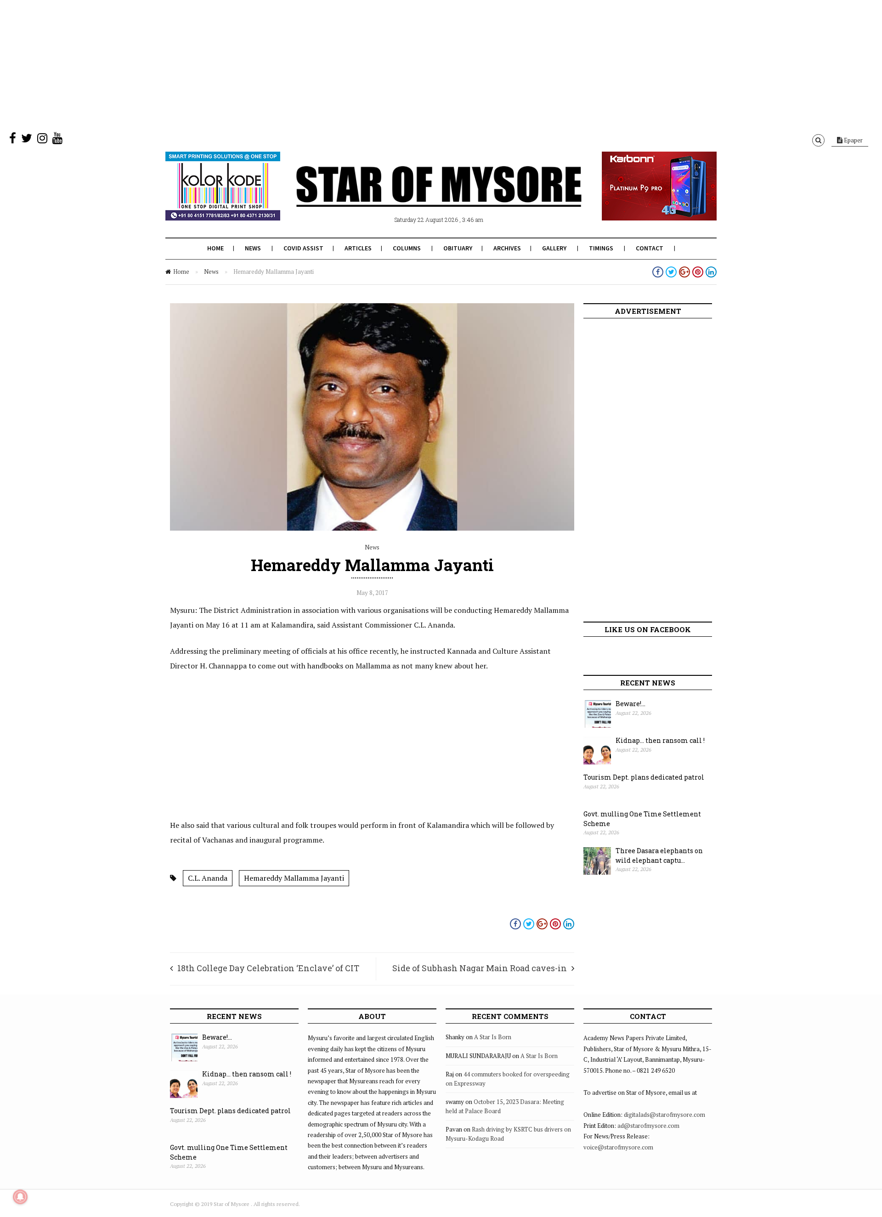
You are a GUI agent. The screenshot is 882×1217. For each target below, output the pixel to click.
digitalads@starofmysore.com (664, 1114)
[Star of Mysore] (418, 197)
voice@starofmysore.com (618, 1147)
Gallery (554, 248)
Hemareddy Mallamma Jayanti (294, 878)
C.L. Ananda (207, 878)
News (253, 248)
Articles (358, 248)
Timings (601, 248)
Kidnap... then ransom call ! (660, 740)
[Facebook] (12, 140)
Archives (507, 248)
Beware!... (630, 703)
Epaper (852, 140)
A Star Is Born (492, 1037)
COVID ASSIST (303, 248)
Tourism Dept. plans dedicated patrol (643, 777)
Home (215, 248)
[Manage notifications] (20, 1196)
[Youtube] (57, 140)
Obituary (457, 248)
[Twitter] (26, 140)
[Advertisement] (275, 64)
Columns (407, 248)
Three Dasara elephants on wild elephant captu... (659, 855)
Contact (649, 248)
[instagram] (42, 140)
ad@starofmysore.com (648, 1125)
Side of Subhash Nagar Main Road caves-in (479, 968)
